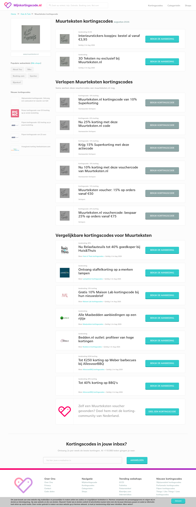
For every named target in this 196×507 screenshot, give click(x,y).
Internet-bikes (125, 494)
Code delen (49, 491)
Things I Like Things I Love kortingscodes (168, 493)
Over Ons (48, 482)
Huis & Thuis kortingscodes (93, 256)
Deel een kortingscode (162, 411)
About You (17, 69)
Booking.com (18, 76)
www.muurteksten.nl (31, 54)
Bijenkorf (17, 82)
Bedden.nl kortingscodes (92, 347)
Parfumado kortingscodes (167, 485)
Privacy (47, 485)
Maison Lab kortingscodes (93, 301)
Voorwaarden (83, 109)
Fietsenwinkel (125, 488)
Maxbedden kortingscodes (93, 324)
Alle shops (35, 63)
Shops (188, 5)
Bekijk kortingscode (162, 102)
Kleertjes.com (125, 491)
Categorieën (174, 5)
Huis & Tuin (26, 14)
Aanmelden (137, 460)
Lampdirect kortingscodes (93, 279)
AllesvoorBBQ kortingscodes (93, 369)
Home (13, 14)
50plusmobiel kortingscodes (168, 482)
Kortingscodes (155, 5)
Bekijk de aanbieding (162, 38)
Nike (29, 69)
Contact (47, 488)
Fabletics (123, 485)
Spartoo (33, 76)
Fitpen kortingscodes (165, 488)
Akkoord (178, 501)
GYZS (121, 482)
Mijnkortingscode (89, 482)
